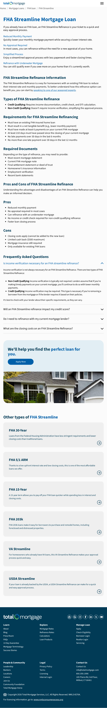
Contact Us (81, 666)
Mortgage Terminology (13, 646)
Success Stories (10, 650)
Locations (7, 673)
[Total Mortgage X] (96, 617)
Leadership (8, 666)
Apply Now (21, 361)
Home (3, 8)
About (5, 628)
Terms (42, 670)
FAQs (5, 639)
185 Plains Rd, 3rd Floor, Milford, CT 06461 (87, 679)
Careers (6, 677)
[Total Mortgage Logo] (22, 617)
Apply (78, 628)
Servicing (80, 643)
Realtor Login (82, 639)
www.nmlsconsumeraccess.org (48, 699)
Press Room (8, 635)
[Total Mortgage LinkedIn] (91, 617)
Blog (5, 632)
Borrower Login (83, 635)
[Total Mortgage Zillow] (69, 617)
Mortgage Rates (47, 628)
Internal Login (46, 677)
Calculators (45, 635)
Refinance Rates (47, 632)
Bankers (7, 670)
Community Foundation (13, 684)
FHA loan (31, 8)
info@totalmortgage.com (87, 670)
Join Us (6, 680)
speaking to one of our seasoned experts (54, 90)
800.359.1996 (82, 673)
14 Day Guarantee (11, 643)
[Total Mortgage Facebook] (85, 617)
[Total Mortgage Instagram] (80, 617)
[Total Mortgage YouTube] (101, 617)
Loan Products (46, 639)
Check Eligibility (83, 632)
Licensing (44, 673)
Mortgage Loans (16, 8)
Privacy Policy (46, 666)
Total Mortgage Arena (12, 687)
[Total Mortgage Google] (75, 617)
